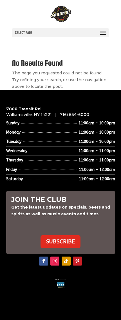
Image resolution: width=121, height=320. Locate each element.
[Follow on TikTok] (66, 261)
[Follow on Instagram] (54, 261)
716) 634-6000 (74, 114)
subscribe (60, 241)
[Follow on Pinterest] (77, 261)
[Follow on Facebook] (43, 261)
